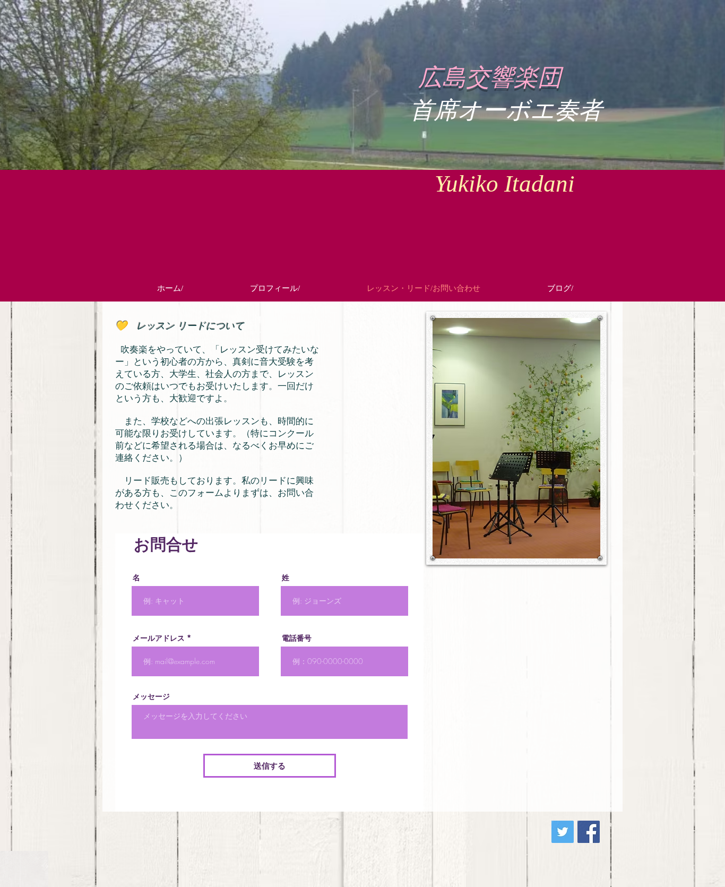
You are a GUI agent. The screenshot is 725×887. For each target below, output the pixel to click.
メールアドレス (159, 638)
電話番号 (297, 638)
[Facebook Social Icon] (588, 832)
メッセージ (151, 696)
